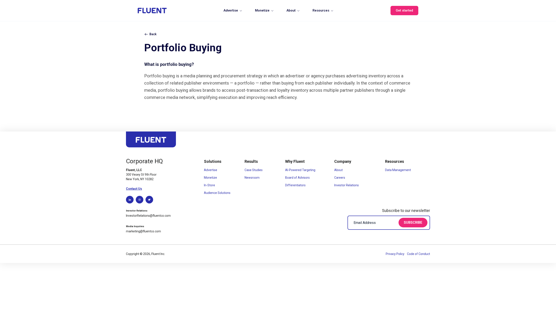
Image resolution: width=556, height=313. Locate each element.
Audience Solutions (217, 193)
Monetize (262, 10)
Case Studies (254, 170)
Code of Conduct (418, 254)
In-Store (209, 185)
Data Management (398, 170)
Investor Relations (346, 185)
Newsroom (252, 177)
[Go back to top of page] (151, 141)
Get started (404, 10)
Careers (339, 177)
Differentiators (295, 185)
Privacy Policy (395, 254)
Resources (321, 10)
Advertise (230, 10)
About (291, 10)
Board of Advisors (297, 177)
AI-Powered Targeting (300, 170)
